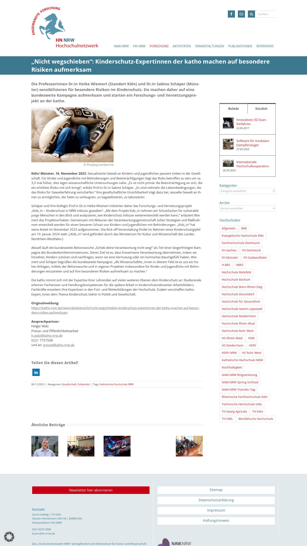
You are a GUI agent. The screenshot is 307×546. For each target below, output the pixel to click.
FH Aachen (229, 250)
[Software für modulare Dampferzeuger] (228, 141)
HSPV (252, 345)
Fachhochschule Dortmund (241, 243)
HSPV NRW (229, 353)
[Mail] (241, 14)
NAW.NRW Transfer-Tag (238, 389)
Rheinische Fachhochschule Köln (245, 397)
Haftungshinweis (216, 520)
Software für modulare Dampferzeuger (252, 143)
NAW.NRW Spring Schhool (240, 382)
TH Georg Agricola (234, 411)
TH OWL (227, 419)
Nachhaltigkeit (232, 367)
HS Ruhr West (251, 353)
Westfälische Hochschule (255, 419)
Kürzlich (261, 108)
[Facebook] (231, 14)
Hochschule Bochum (236, 279)
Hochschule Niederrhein (239, 316)
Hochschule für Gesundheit (241, 301)
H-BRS (226, 265)
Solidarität (83, 384)
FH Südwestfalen (255, 258)
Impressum (216, 510)
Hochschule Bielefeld (236, 272)
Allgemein (229, 228)
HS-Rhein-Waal (232, 338)
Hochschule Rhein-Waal (238, 323)
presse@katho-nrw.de (58, 345)
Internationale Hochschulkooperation (252, 164)
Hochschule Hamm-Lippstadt (242, 309)
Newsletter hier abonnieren (91, 490)
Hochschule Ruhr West (238, 331)
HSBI (251, 338)
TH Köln (257, 411)
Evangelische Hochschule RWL (243, 236)
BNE (244, 228)
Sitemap (216, 489)
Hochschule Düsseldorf (238, 294)
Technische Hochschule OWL (242, 404)
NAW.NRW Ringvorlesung (239, 375)
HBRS (239, 265)
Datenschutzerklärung (216, 500)
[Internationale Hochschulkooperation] (228, 162)
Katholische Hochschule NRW (117, 384)
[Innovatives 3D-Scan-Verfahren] (228, 120)
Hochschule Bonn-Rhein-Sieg (242, 287)
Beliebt (233, 108)
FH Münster (230, 258)
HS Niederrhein (233, 345)
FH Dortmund (251, 250)
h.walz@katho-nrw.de (46, 335)
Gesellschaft (69, 384)
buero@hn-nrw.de (43, 533)
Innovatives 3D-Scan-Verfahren (251, 122)
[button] (36, 372)
